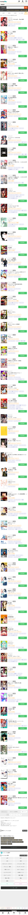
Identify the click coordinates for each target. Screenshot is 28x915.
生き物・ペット (21, 872)
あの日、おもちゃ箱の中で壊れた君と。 (16, 73)
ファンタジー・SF (20, 863)
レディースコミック (12, 51)
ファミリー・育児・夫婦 (20, 340)
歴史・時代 (7, 878)
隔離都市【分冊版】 (12, 590)
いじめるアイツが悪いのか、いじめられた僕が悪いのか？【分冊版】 (17, 177)
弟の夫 (9, 336)
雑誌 (21, 878)
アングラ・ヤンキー (21, 866)
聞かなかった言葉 (11, 733)
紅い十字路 (10, 33)
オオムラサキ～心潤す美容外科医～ (15, 284)
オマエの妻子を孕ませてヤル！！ (15, 372)
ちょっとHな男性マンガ (12, 198)
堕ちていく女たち (11, 312)
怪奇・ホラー (18, 39)
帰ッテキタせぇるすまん (13, 550)
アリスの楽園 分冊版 (12, 85)
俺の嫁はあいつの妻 (12, 469)
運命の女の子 (10, 233)
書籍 (7, 880)
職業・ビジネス (11, 290)
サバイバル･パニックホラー (13, 194)
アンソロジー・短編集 (12, 37)
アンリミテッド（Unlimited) (14, 137)
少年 (7, 858)
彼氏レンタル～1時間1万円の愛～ (15, 682)
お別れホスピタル (11, 481)
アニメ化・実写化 (11, 405)
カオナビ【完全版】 (12, 564)
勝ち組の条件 (10, 629)
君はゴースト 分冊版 (12, 771)
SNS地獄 (10, 247)
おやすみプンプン (11, 428)
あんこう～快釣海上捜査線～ (14, 111)
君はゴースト (10, 759)
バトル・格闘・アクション (13, 128)
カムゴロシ (10, 655)
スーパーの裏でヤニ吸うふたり (17, 841)
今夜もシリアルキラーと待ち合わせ (13, 10)
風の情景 (10, 602)
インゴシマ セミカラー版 (13, 205)
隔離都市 (10, 578)
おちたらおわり (4, 843)
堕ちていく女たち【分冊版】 (14, 324)
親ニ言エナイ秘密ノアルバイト (14, 440)
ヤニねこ (9, 841)
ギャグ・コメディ (11, 460)
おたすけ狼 (10, 298)
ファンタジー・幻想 (19, 647)
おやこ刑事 (10, 386)
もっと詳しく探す (14, 887)
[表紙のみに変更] (26, 12)
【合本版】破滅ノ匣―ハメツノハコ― (16, 721)
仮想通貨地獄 (10, 616)
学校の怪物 (10, 695)
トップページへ (14, 847)
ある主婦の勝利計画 (12, 97)
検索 (26, 7)
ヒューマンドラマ (17, 23)
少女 (7, 861)
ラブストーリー (11, 379)
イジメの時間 (10, 149)
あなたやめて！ (11, 61)
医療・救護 (21, 875)
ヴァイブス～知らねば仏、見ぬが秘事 (16, 19)
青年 (21, 858)
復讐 (25, 154)
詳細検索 (3, 7)
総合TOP (3, 908)
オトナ (20, 883)
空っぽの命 (10, 669)
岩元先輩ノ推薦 (4, 841)
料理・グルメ (7, 869)
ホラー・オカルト (20, 869)
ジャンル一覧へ (23, 855)
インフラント (10, 219)
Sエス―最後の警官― (12, 259)
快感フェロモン (11, 509)
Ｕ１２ (9, 123)
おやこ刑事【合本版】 (12, 400)
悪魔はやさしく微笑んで (13, 47)
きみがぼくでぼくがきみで (13, 747)
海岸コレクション (11, 522)
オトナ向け (10, 445)
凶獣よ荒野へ (10, 783)
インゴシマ (10, 190)
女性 (21, 861)
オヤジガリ (10, 416)
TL (20, 880)
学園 (23, 39)
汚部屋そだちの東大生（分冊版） (15, 360)
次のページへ (24, 811)
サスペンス (10, 23)
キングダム (10, 843)
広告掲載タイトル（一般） (13, 169)
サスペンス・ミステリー (7, 863)
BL (7, 883)
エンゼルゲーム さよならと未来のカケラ (17, 272)
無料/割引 (8, 908)
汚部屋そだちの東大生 (12, 348)
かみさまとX (10, 642)
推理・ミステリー (11, 25)
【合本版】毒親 (11, 709)
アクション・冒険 (7, 866)
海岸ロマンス (10, 536)
